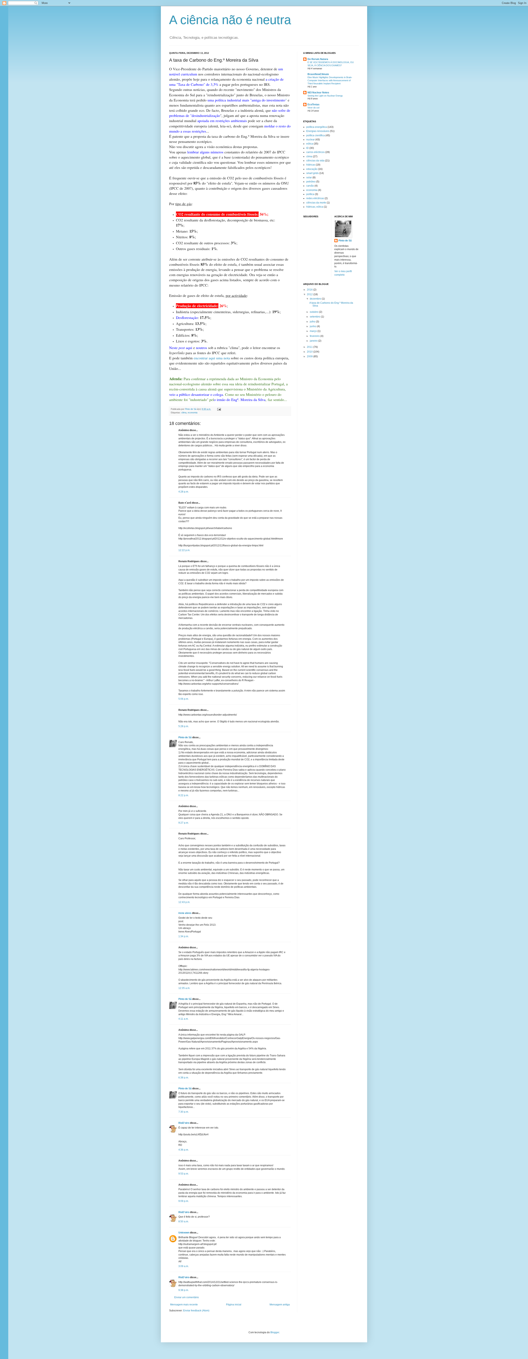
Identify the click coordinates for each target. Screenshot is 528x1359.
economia (192, 412)
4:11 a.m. (183, 1018)
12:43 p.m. (184, 902)
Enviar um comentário (186, 1297)
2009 (310, 356)
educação (311, 169)
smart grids (312, 173)
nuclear (310, 139)
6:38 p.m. (183, 1077)
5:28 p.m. (183, 726)
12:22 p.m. (184, 550)
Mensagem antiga (280, 1304)
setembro (315, 316)
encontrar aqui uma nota (212, 357)
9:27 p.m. (183, 822)
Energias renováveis (317, 131)
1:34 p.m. (183, 936)
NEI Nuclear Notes (318, 92)
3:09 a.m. (183, 1266)
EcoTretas (313, 104)
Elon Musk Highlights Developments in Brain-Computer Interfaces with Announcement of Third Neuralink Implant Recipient (330, 80)
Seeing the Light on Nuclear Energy (325, 95)
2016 (310, 289)
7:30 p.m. (183, 1111)
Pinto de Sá (185, 737)
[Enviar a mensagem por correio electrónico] (219, 409)
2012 (310, 294)
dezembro (316, 298)
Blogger (274, 1332)
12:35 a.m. (184, 988)
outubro (314, 311)
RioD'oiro (183, 1123)
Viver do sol (313, 107)
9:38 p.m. (183, 1290)
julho (313, 321)
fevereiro (315, 336)
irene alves (184, 913)
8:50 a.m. (183, 1221)
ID (307, 148)
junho (313, 326)
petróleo (311, 181)
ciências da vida (315, 160)
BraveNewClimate (318, 74)
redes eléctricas (315, 198)
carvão (310, 185)
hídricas (310, 164)
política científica (315, 135)
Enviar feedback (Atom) (196, 1310)
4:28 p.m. (183, 491)
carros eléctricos (315, 152)
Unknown (183, 1232)
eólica (309, 143)
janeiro (314, 340)
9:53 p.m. (183, 1173)
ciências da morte (316, 202)
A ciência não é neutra (230, 20)
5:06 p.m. (183, 698)
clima (183, 412)
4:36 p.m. (183, 1149)
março (313, 331)
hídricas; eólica (314, 206)
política (310, 194)
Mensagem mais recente (184, 1304)
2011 (310, 347)
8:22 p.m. (183, 795)
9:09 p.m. (183, 1201)
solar (309, 177)
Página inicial (233, 1304)
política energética (316, 127)
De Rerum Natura (318, 59)
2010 (310, 351)
